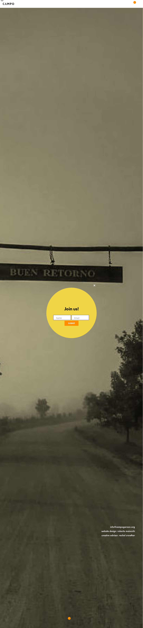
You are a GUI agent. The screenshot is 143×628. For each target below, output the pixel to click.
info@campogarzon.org (122, 526)
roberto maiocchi (126, 531)
